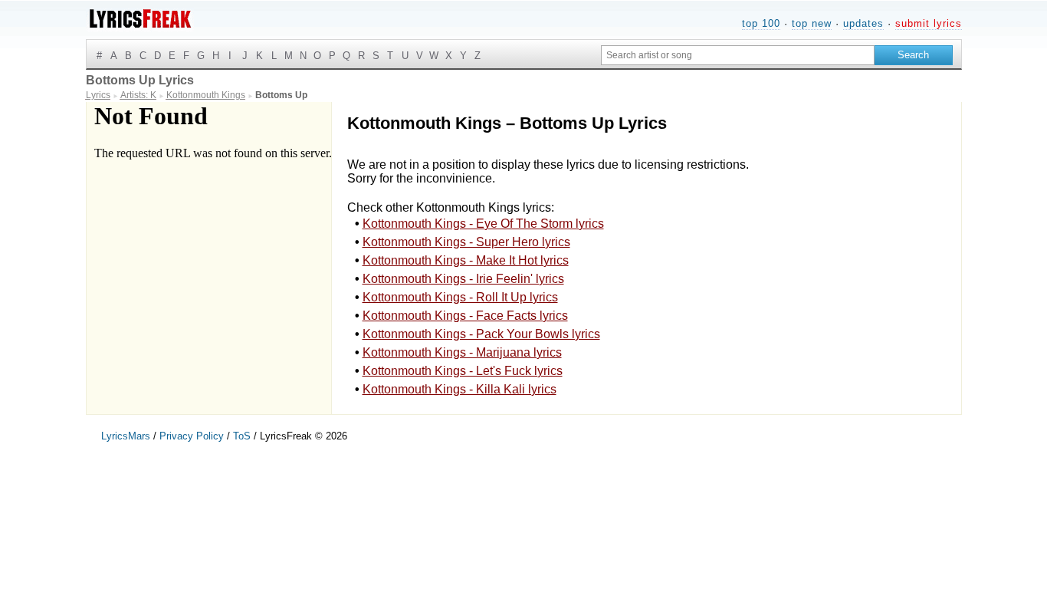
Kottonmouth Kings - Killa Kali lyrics (459, 389)
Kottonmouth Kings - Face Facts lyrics (465, 315)
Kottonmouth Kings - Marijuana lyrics (462, 352)
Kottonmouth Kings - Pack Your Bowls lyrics (481, 334)
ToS (242, 436)
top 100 (761, 23)
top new (812, 23)
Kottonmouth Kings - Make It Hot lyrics (466, 260)
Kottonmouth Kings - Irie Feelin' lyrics (463, 278)
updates (863, 23)
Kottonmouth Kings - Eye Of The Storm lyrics (483, 223)
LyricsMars (125, 436)
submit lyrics (928, 23)
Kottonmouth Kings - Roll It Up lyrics (460, 297)
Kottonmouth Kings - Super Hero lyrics (466, 241)
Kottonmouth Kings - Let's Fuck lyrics (463, 370)
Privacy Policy (191, 436)
